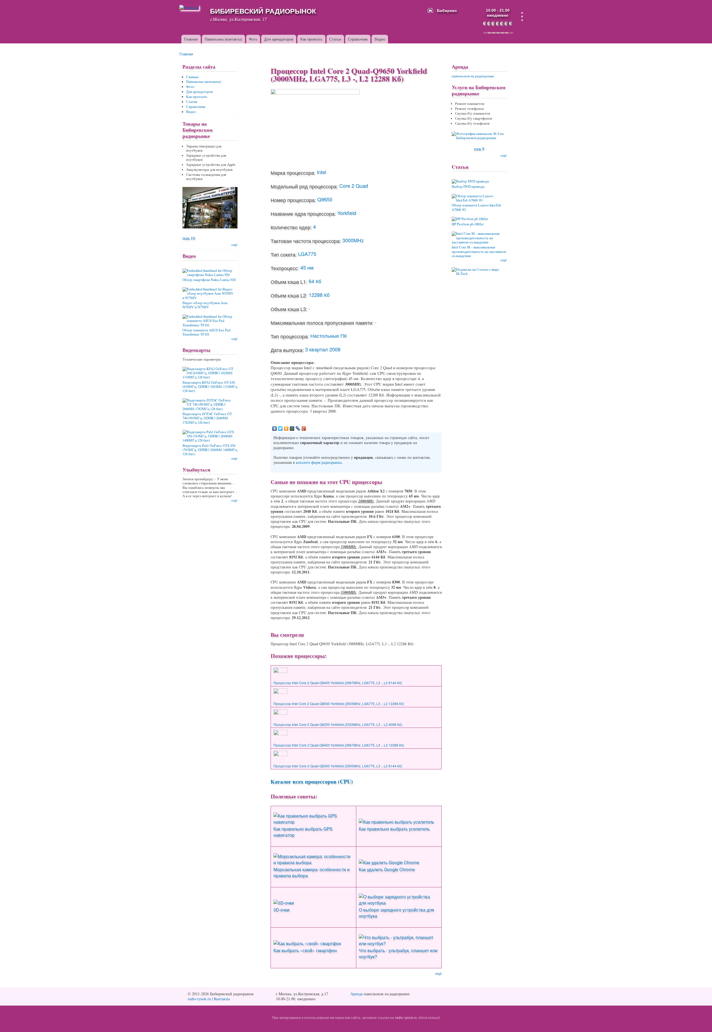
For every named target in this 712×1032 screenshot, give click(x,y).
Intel (321, 172)
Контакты (222, 998)
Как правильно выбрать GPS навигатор (302, 832)
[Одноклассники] (286, 428)
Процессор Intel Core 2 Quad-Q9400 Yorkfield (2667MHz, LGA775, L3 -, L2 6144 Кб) (337, 682)
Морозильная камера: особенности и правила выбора (311, 872)
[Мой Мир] (292, 428)
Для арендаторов (278, 39)
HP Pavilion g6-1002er (468, 224)
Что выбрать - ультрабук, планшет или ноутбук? (398, 953)
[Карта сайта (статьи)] (522, 13)
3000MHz (353, 240)
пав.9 (479, 149)
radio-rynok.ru (199, 998)
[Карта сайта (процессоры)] (522, 16)
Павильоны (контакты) (223, 39)
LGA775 (307, 253)
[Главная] (191, 7)
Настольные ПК (328, 335)
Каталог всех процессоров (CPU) (312, 781)
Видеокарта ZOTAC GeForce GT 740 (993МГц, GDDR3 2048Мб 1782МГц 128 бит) (207, 418)
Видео (380, 39)
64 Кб (315, 281)
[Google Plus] (304, 428)
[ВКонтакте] (275, 428)
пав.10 (188, 238)
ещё (438, 973)
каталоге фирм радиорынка (319, 462)
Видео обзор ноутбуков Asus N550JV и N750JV (205, 305)
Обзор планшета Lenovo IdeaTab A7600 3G (476, 207)
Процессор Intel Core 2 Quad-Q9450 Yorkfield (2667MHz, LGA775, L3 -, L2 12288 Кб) (338, 745)
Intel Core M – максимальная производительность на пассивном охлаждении (479, 251)
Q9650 (324, 199)
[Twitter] (280, 428)
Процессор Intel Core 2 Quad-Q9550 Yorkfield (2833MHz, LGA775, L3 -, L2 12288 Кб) (338, 703)
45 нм (306, 267)
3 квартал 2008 (322, 349)
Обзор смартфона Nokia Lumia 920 (209, 279)
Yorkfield (346, 212)
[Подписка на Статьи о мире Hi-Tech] (479, 269)
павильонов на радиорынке (473, 76)
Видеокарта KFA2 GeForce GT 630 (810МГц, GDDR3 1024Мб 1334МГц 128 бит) (209, 386)
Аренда (356, 993)
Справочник (358, 39)
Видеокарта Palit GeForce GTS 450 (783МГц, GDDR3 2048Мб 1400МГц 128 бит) (209, 450)
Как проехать (311, 39)
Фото (253, 39)
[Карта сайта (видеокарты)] (522, 20)
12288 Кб (319, 294)
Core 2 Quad (353, 185)
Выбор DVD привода (468, 186)
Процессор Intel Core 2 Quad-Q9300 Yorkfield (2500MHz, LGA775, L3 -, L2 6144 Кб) (337, 765)
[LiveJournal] (298, 428)
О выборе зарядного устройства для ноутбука (396, 913)
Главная (191, 39)
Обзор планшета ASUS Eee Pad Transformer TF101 (206, 332)
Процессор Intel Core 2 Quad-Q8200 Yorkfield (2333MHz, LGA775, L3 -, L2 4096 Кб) (337, 724)
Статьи (335, 39)
